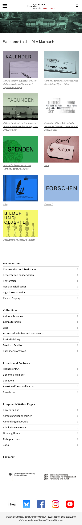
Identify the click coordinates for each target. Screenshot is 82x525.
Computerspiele (12, 322)
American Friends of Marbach (19, 386)
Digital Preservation (14, 292)
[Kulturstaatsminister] (22, 477)
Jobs (6, 445)
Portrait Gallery (11, 339)
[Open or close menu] (5, 6)
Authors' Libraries (13, 316)
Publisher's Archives (14, 351)
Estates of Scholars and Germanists (23, 333)
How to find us (11, 410)
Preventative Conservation (18, 275)
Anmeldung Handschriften (17, 416)
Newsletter (9, 392)
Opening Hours (11, 433)
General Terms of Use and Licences (46, 520)
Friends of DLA (11, 368)
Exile (5, 327)
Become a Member (14, 374)
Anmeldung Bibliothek (15, 421)
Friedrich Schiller (12, 345)
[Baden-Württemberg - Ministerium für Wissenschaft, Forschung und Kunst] (60, 477)
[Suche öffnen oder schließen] (77, 6)
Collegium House (12, 439)
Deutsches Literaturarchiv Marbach (41, 6)
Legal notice (54, 516)
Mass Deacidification (15, 286)
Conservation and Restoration (20, 269)
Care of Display (11, 298)
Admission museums (15, 427)
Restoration (10, 281)
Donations (8, 380)
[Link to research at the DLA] (41, 22)
